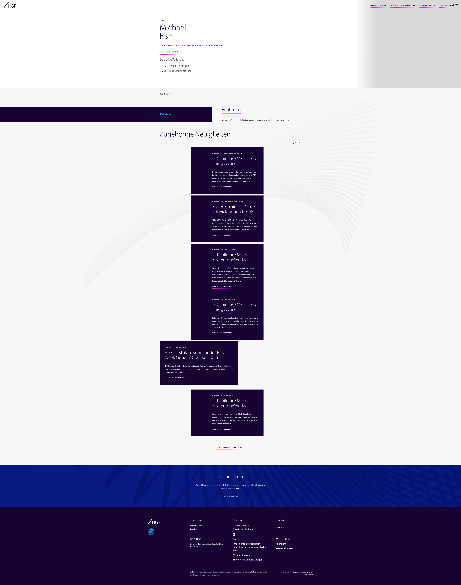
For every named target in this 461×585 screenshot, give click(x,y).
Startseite (195, 520)
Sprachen (443, 5)
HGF (10, 5)
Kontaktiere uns (230, 496)
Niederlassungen (427, 5)
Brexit (236, 539)
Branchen (193, 529)
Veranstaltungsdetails (223, 187)
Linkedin (234, 534)
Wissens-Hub (283, 539)
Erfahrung (167, 114)
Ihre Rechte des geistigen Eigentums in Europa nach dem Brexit (250, 547)
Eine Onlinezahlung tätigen (248, 559)
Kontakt (280, 520)
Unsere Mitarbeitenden (241, 525)
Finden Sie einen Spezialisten (403, 5)
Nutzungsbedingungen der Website (256, 572)
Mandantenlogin (378, 5)
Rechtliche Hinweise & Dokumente (200, 572)
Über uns (238, 520)
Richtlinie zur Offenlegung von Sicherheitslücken (205, 575)
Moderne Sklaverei (238, 572)
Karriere (280, 527)
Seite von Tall (285, 572)
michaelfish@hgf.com (180, 70)
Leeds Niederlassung (169, 52)
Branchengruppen (196, 525)
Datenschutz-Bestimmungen (222, 572)
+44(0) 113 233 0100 (179, 65)
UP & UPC (195, 539)
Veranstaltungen (285, 548)
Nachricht (281, 543)
